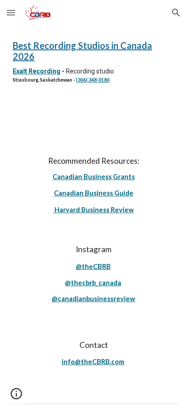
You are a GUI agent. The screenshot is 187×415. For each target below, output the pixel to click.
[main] (93, 61)
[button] (11, 12)
